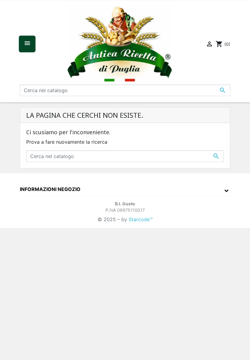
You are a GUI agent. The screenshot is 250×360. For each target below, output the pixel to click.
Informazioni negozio (50, 189)
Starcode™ (141, 219)
